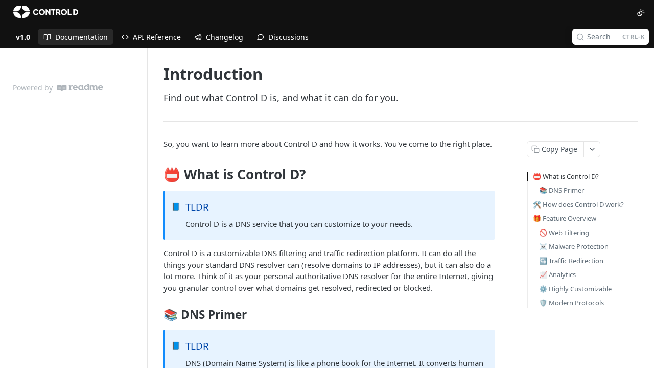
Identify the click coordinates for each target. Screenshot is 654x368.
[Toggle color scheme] (641, 13)
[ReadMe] (80, 87)
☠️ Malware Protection (574, 246)
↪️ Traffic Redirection (571, 260)
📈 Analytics (557, 274)
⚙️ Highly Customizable (575, 288)
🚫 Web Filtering (564, 232)
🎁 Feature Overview (564, 218)
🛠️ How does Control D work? (578, 204)
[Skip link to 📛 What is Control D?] (156, 175)
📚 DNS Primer (561, 190)
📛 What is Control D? (566, 176)
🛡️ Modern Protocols (571, 302)
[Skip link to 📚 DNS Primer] (156, 315)
